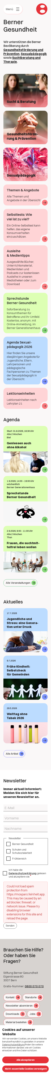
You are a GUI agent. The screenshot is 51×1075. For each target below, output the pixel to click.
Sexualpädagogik (34, 54)
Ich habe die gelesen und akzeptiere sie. (27, 873)
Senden (10, 925)
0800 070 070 (34, 986)
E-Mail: (6, 805)
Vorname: (7, 816)
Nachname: (8, 826)
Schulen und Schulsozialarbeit (22, 851)
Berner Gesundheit (22, 844)
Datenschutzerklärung (23, 873)
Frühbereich (19, 858)
